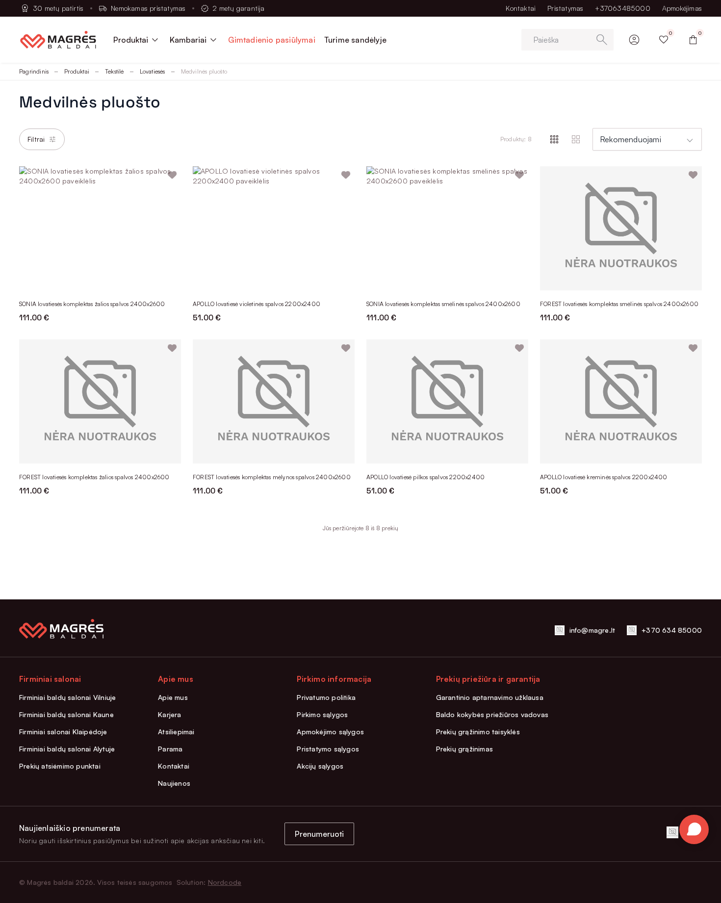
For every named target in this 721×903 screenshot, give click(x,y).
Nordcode (225, 882)
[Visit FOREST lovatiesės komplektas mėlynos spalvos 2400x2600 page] (274, 401)
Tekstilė (114, 71)
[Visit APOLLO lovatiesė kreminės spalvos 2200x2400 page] (621, 401)
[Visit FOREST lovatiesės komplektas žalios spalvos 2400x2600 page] (100, 401)
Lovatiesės (152, 71)
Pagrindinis (34, 71)
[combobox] (647, 139)
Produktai (76, 71)
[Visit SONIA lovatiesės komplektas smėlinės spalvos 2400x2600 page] (447, 228)
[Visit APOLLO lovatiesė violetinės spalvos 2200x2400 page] (274, 228)
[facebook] (672, 832)
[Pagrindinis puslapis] (58, 40)
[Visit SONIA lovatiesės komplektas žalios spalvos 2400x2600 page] (100, 228)
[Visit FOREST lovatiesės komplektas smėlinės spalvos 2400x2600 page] (621, 228)
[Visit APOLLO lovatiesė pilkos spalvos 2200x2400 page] (447, 401)
